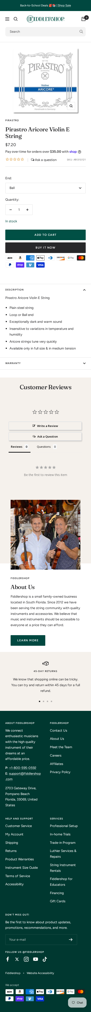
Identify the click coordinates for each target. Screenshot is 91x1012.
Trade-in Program (63, 843)
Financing (57, 893)
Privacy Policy (60, 772)
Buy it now (45, 247)
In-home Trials (60, 834)
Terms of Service (17, 876)
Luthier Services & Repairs (63, 854)
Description (14, 289)
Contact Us (58, 731)
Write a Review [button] (47, 426)
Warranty (13, 363)
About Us (57, 739)
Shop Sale (64, 5)
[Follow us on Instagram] (24, 959)
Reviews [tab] (16, 447)
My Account (14, 834)
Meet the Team (61, 747)
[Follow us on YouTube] (33, 959)
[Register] (71, 939)
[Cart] (83, 19)
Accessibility (14, 884)
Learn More (28, 640)
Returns (11, 851)
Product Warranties (19, 859)
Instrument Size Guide (21, 868)
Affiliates (56, 764)
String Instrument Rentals (63, 868)
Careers (55, 755)
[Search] (16, 19)
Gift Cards (57, 901)
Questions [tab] (44, 447)
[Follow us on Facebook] (5, 959)
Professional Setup (64, 826)
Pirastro (12, 120)
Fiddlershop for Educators (61, 882)
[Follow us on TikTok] (42, 959)
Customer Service (18, 826)
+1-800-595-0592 (22, 768)
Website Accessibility (40, 973)
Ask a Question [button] (47, 436)
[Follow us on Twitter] (14, 959)
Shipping (11, 843)
